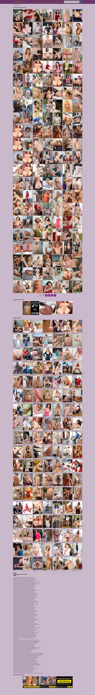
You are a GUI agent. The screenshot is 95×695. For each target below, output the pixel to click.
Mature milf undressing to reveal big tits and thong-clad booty (24, 644)
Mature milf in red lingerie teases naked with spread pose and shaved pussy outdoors (28, 654)
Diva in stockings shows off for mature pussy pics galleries (23, 591)
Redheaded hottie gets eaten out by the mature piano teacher (24, 646)
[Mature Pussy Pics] (38, 67)
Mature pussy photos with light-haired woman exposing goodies (24, 578)
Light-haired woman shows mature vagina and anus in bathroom (24, 636)
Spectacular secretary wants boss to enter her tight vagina (23, 631)
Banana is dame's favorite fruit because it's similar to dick (23, 622)
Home (36, 1)
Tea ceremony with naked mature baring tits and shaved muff (24, 637)
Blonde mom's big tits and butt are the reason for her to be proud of (25, 643)
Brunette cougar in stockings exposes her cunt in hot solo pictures (24, 611)
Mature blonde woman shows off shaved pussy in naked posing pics (25, 583)
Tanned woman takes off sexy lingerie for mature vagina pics (23, 588)
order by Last (59, 1)
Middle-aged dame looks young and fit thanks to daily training (24, 626)
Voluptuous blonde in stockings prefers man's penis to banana (24, 633)
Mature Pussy (18, 2)
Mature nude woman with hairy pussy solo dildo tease (22, 649)
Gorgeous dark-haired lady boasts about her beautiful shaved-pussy (25, 610)
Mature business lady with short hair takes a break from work (24, 625)
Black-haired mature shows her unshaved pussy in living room (24, 600)
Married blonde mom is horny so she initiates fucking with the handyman (26, 642)
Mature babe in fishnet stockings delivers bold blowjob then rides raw (25, 668)
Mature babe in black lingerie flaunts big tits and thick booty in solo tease (26, 660)
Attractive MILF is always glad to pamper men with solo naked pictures (25, 630)
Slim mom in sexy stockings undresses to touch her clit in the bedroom (25, 594)
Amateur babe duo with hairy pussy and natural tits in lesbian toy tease (25, 663)
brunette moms (16, 638)
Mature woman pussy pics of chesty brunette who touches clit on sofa (25, 580)
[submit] (80, 2)
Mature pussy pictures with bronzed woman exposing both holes (24, 579)
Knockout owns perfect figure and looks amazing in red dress (24, 621)
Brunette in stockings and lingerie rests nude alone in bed (23, 605)
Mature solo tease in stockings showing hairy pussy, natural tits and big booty (26, 647)
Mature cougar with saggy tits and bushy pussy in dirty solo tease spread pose (27, 641)
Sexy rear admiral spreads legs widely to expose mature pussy (24, 613)
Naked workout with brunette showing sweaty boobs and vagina (24, 635)
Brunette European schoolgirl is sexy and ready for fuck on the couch (25, 634)
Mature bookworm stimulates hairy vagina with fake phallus (23, 612)
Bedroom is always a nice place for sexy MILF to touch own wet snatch (25, 601)
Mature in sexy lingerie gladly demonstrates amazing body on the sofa (25, 602)
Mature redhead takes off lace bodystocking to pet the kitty (23, 603)
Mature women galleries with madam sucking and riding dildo (24, 586)
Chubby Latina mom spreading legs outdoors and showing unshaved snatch (26, 582)
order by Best (50, 1)
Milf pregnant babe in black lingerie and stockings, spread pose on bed (25, 648)
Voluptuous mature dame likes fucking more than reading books (24, 593)
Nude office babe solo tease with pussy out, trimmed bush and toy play (25, 665)
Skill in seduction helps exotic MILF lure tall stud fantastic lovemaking (25, 656)
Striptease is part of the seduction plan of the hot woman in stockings (25, 614)
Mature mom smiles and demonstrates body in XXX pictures (23, 581)
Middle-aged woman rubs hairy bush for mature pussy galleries (24, 598)
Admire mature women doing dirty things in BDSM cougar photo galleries (26, 619)
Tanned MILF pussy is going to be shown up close (22, 652)
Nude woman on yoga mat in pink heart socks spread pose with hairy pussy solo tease (28, 653)
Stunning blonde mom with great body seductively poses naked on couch (26, 624)
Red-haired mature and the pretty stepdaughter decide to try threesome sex (26, 627)
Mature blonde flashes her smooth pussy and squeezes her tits (24, 670)
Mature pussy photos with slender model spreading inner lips (24, 577)
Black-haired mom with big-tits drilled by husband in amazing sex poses (25, 604)
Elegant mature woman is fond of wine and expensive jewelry (24, 616)
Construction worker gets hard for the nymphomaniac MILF (23, 645)
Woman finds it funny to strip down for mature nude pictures (23, 609)
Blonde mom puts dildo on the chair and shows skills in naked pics (24, 615)
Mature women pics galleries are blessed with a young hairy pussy (24, 592)
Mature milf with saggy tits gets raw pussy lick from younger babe (24, 658)
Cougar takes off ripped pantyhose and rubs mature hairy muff (24, 589)
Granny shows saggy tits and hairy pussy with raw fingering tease (24, 659)
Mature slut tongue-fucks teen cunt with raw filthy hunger (23, 669)
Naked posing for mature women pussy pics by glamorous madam (24, 620)
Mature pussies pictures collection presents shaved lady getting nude (25, 590)
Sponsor (42, 1)
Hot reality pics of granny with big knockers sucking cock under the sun (25, 623)
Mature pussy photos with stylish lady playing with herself (23, 599)
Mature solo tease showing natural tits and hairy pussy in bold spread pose (26, 657)
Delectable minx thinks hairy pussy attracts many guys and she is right (25, 632)
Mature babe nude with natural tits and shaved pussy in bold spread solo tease (27, 655)
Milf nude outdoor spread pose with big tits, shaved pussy (23, 666)
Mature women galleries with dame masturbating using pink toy (24, 608)
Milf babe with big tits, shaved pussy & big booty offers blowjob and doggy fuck (27, 664)
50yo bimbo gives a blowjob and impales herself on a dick (23, 667)
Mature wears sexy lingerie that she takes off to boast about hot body (25, 597)
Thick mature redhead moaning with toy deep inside (22, 671)
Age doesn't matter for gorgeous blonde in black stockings (23, 587)
